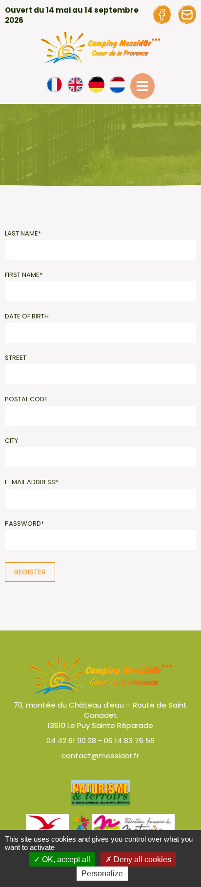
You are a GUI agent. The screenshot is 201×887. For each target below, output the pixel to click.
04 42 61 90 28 (71, 740)
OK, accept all (65, 859)
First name (23, 274)
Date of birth (27, 316)
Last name (23, 233)
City (11, 440)
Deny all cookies (141, 859)
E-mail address (31, 482)
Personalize (102, 873)
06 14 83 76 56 (129, 740)
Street (15, 357)
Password (24, 523)
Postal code (26, 399)
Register (30, 572)
